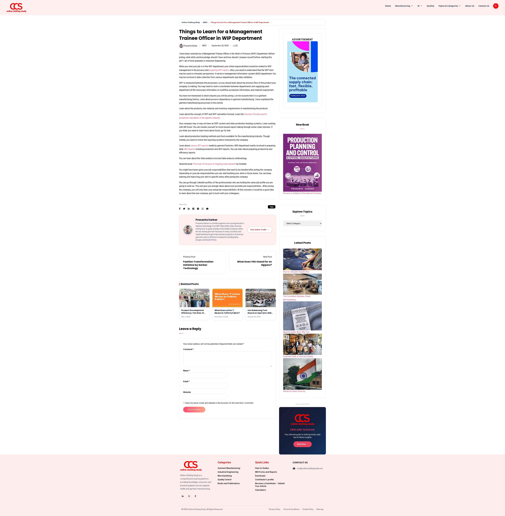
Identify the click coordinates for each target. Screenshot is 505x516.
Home (388, 5)
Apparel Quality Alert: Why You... (296, 332)
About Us (469, 5)
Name (186, 370)
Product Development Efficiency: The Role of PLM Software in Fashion (193, 313)
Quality (430, 5)
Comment (188, 349)
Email (186, 381)
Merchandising (225, 476)
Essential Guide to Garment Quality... (298, 356)
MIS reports (189, 149)
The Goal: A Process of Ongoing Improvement (214, 164)
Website (187, 392)
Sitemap (320, 509)
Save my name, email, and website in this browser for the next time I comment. (219, 403)
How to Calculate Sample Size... (296, 272)
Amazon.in (287, 193)
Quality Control (224, 479)
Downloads (260, 476)
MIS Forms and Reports (266, 472)
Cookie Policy (307, 509)
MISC (205, 22)
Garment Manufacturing (229, 468)
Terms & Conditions (291, 509)
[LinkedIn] (182, 496)
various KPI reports (199, 145)
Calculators (260, 490)
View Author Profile (259, 230)
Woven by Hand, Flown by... (294, 391)
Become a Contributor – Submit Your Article (270, 484)
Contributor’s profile (264, 479)
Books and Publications (229, 483)
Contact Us (483, 5)
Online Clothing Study (191, 22)
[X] (188, 496)
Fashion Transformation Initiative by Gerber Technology (198, 265)
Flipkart (297, 193)
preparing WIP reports (219, 70)
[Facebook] (195, 496)
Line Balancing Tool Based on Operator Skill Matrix (259, 313)
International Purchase (311, 193)
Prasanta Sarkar (190, 46)
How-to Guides (262, 468)
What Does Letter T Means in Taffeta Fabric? (227, 311)
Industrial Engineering (228, 472)
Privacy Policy (274, 509)
